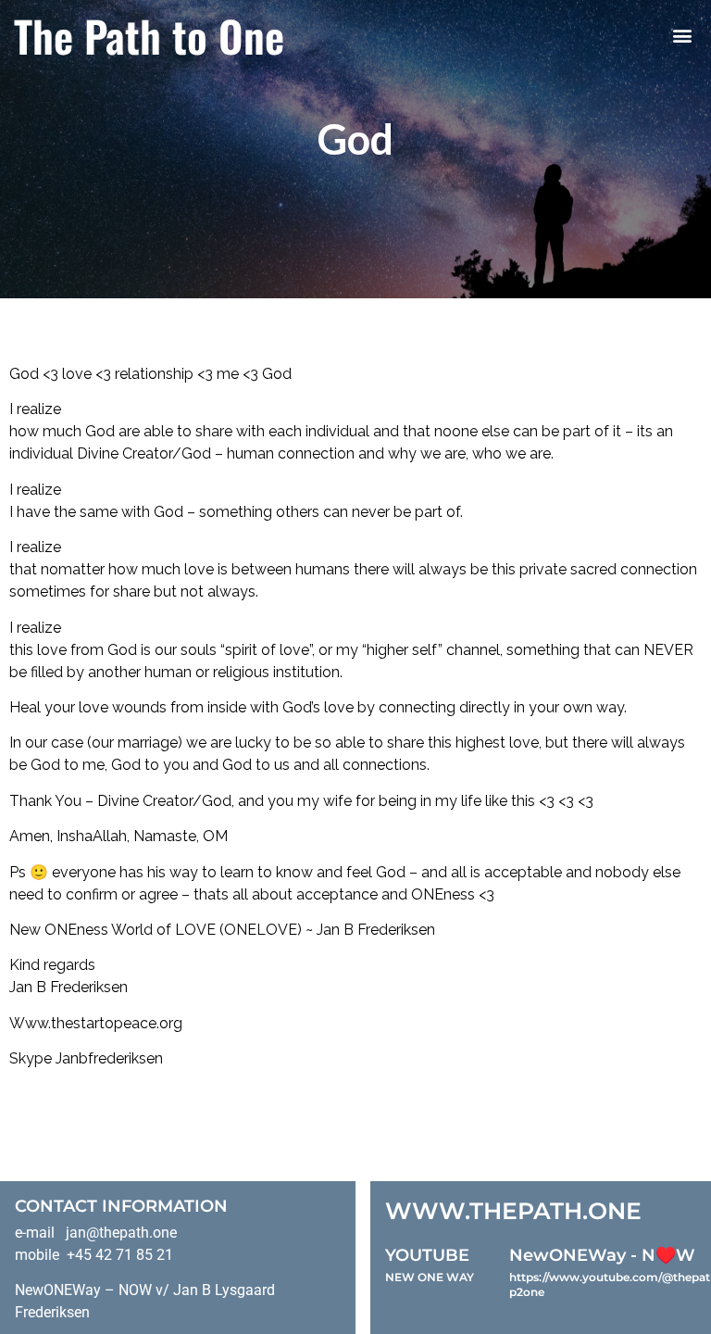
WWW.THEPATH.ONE (513, 1211)
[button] (682, 35)
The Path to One (149, 35)
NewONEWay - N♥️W (602, 1255)
